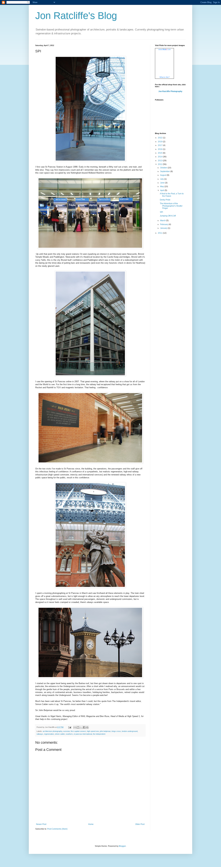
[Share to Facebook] (84, 727)
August (163, 175)
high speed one (93, 731)
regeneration (49, 734)
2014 (160, 157)
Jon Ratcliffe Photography (170, 91)
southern (69, 734)
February (164, 224)
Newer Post (41, 824)
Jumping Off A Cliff (168, 216)
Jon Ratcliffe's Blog (76, 15)
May (162, 186)
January (164, 228)
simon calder (60, 734)
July (162, 179)
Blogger (122, 846)
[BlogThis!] (78, 727)
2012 (160, 164)
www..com (164, 49)
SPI (161, 212)
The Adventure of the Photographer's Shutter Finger (171, 205)
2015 (160, 153)
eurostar (66, 731)
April (162, 190)
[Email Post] (69, 727)
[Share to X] (81, 727)
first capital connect (78, 731)
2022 (160, 138)
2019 (160, 141)
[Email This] (75, 727)
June (162, 183)
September (165, 171)
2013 (160, 160)
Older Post (139, 824)
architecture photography (52, 731)
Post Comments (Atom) (57, 829)
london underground (130, 731)
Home (91, 824)
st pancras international (83, 734)
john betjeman (105, 731)
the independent (99, 734)
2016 (160, 149)
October (164, 168)
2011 (160, 233)
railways (40, 734)
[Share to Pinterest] (87, 727)
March (163, 220)
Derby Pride (165, 200)
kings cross (116, 731)
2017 (160, 145)
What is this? (165, 77)
